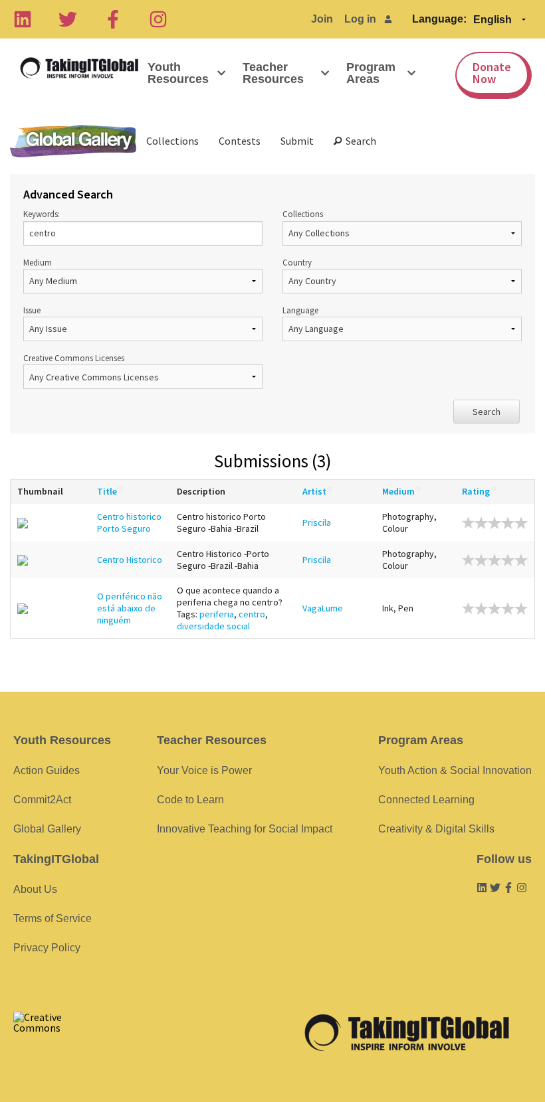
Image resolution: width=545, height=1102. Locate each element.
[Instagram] (158, 19)
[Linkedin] (22, 19)
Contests (240, 140)
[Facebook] (113, 19)
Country (297, 262)
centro (252, 614)
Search (359, 140)
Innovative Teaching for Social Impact (244, 828)
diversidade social (213, 626)
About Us (35, 889)
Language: (439, 19)
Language (300, 310)
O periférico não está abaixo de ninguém (129, 608)
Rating (476, 491)
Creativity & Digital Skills (436, 828)
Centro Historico (129, 560)
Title (107, 491)
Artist (314, 491)
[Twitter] (67, 19)
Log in (360, 19)
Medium (37, 262)
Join (322, 19)
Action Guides (46, 770)
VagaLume (322, 608)
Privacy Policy (46, 947)
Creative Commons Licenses (73, 358)
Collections (172, 140)
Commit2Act (42, 799)
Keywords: (41, 213)
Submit (297, 140)
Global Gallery (73, 141)
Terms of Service (52, 918)
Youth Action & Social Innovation (455, 770)
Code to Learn (190, 799)
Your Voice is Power (204, 770)
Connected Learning (426, 799)
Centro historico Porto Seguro (129, 522)
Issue (32, 310)
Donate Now (492, 72)
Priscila (316, 522)
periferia (216, 614)
